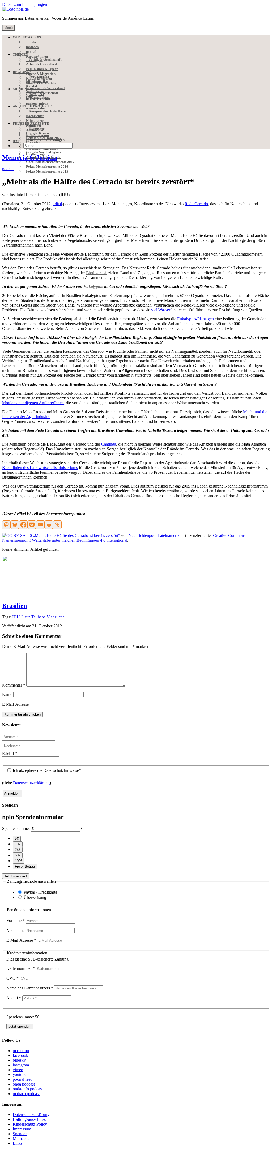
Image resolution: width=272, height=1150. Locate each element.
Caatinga (108, 444)
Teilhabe (38, 617)
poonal (8, 168)
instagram (21, 1065)
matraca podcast (26, 1093)
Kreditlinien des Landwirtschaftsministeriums (40, 467)
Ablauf (13, 998)
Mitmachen (22, 1138)
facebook (20, 1055)
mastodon (21, 1050)
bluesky (19, 1060)
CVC (12, 978)
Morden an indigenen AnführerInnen (33, 402)
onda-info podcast (28, 1089)
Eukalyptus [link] (93, 286)
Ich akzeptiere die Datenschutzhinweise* (46, 770)
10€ (17, 844)
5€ (17, 839)
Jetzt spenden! (15, 876)
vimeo (18, 1069)
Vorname (15, 920)
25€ (17, 850)
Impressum (22, 1129)
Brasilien (14, 605)
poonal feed (22, 1079)
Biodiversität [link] (96, 272)
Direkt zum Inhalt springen (24, 4)
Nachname (16, 930)
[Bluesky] (15, 524)
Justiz (25, 617)
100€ (18, 861)
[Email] (40, 524)
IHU (16, 617)
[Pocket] (32, 524)
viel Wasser (160, 310)
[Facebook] (23, 524)
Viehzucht (55, 617)
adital (57, 203)
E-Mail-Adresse (15, 704)
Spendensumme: (16, 828)
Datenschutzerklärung (31, 783)
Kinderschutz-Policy (30, 1124)
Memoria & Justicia (29, 157)
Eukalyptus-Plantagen (195, 319)
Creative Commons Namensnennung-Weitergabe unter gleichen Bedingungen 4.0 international (123, 537)
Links (17, 1143)
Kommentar (13, 685)
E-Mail (9, 753)
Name (7, 694)
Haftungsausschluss (29, 1119)
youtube (19, 1074)
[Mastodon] (6, 524)
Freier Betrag (25, 866)
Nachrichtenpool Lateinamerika (155, 535)
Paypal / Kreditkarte (40, 892)
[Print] (49, 524)
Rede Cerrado (196, 203)
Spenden (20, 1133)
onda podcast (24, 1084)
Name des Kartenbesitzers (29, 988)
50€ (17, 855)
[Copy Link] (57, 524)
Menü (8, 28)
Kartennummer (20, 968)
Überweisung (35, 897)
